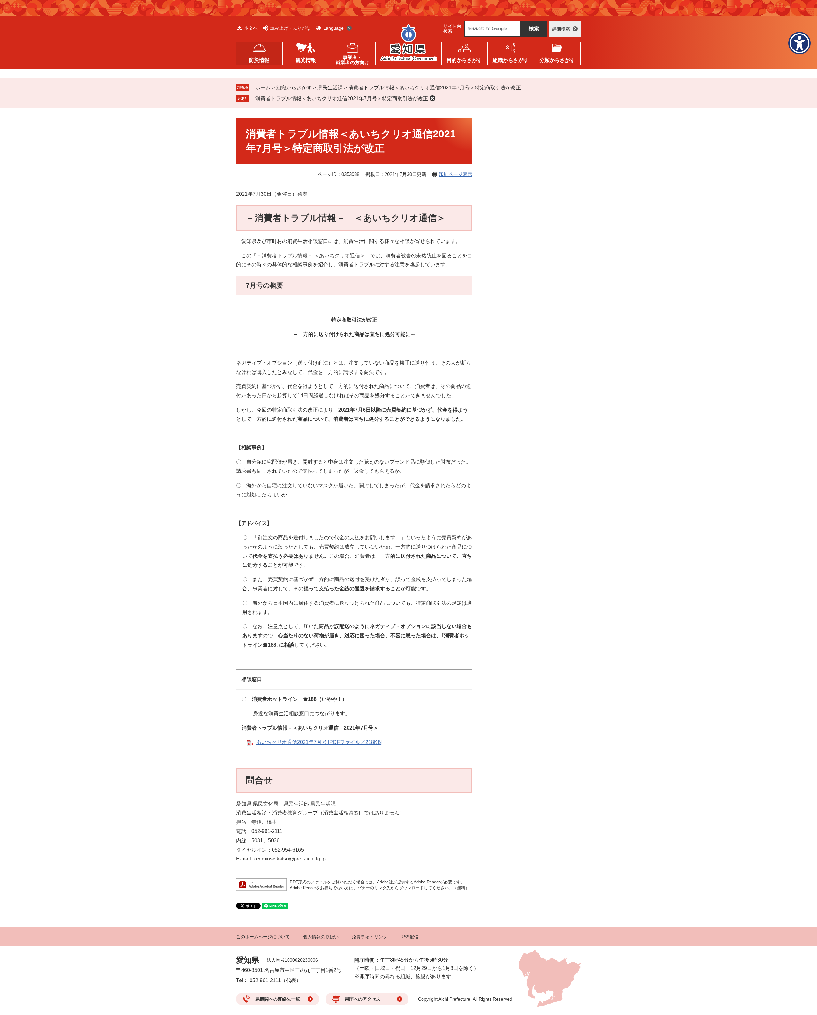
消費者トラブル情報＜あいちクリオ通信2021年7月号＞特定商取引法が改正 (341, 98)
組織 (510, 60)
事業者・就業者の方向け (352, 60)
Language (333, 28)
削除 (432, 98)
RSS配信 (409, 936)
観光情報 (306, 60)
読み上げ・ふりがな (290, 28)
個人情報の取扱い (321, 936)
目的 (464, 60)
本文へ (251, 28)
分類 (557, 60)
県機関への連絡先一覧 (277, 999)
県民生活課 (330, 87)
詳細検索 (561, 28)
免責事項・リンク (369, 936)
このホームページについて (263, 936)
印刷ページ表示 (455, 174)
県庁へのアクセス (362, 999)
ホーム (263, 87)
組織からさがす (294, 87)
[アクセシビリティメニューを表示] (799, 43)
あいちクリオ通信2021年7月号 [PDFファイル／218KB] (319, 742)
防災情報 (259, 60)
